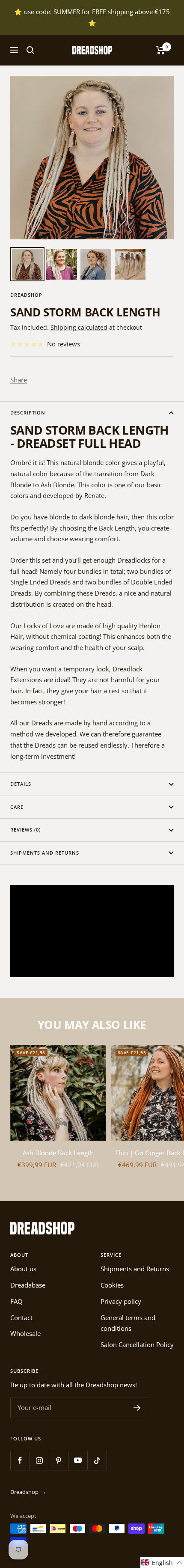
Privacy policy (121, 1301)
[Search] (30, 50)
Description (27, 412)
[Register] (137, 1408)
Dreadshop (26, 295)
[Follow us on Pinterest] (58, 1460)
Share (18, 380)
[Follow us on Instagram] (39, 1460)
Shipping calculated (78, 327)
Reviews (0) (25, 829)
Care (17, 807)
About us (23, 1268)
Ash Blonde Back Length (58, 1152)
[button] (162, 1562)
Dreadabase (27, 1285)
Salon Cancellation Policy (137, 1344)
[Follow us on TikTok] (97, 1460)
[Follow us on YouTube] (77, 1460)
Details (20, 784)
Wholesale (25, 1333)
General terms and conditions (128, 1323)
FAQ (16, 1301)
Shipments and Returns (44, 853)
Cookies (112, 1285)
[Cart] (160, 50)
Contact (21, 1317)
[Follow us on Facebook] (20, 1460)
